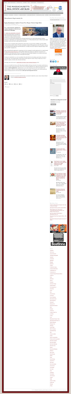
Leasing (15, 25)
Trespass (51, 377)
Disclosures (52, 278)
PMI (50, 332)
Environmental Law (53, 287)
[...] (65, 118)
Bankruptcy (52, 260)
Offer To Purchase (53, 328)
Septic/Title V (52, 360)
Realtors (51, 347)
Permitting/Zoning (53, 330)
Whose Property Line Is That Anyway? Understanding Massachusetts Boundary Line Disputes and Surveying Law (61, 123)
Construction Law (53, 272)
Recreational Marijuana (53, 349)
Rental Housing (33, 25)
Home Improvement (53, 298)
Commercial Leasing (53, 267)
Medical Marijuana (53, 322)
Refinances (51, 350)
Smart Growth (52, 365)
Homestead (51, 302)
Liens (51, 317)
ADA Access (52, 252)
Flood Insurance (52, 293)
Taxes (51, 370)
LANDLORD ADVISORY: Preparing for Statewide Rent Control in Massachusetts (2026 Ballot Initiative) (61, 137)
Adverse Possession (53, 253)
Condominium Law (53, 270)
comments (7, 86)
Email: (51, 80)
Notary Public (52, 327)
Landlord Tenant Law (9, 25)
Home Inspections (53, 300)
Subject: (51, 81)
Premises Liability (53, 333)
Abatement (51, 250)
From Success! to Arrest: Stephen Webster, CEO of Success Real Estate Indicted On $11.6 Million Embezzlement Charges (60, 163)
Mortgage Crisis (52, 323)
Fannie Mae (52, 288)
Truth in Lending (52, 380)
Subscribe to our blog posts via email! (58, 99)
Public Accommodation (53, 337)
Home (5, 2)
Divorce (51, 280)
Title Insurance (52, 375)
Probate (51, 335)
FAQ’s (29, 2)
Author (25, 2)
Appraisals (51, 257)
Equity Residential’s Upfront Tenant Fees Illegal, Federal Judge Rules (23, 23)
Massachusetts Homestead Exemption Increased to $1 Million (60, 190)
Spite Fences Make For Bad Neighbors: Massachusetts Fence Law (56, 214)
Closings (51, 265)
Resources (33, 2)
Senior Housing (52, 359)
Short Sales (52, 362)
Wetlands (51, 384)
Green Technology (53, 297)
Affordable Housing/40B (54, 255)
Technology (52, 372)
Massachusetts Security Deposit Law (12, 51)
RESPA (51, 355)
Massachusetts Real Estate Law (24, 25)
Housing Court (52, 303)
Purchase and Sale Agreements (55, 338)
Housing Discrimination (54, 305)
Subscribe (64, 2)
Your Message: (52, 83)
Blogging (51, 262)
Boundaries (52, 263)
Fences (51, 290)
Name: (51, 79)
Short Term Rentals (53, 364)
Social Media (52, 367)
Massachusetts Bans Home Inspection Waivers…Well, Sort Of (61, 150)
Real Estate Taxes (53, 345)
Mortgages (51, 325)
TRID (51, 379)
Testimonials (40, 2)
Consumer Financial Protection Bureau (56, 273)
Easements (51, 282)
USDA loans (52, 382)
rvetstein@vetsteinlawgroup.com (20, 77)
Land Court (52, 310)
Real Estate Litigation (53, 340)
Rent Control (52, 352)
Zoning (51, 385)
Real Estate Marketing (53, 343)
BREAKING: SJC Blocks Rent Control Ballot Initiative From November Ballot (61, 112)
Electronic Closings (53, 283)
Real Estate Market (53, 342)
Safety (51, 357)
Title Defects (52, 374)
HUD (51, 307)
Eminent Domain (52, 285)
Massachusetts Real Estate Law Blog (33, 9)
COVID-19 (51, 275)
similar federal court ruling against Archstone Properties (26, 62)
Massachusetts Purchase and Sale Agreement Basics (58, 207)
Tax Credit (51, 369)
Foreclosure (52, 295)
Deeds (51, 277)
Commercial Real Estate (54, 268)
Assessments (52, 258)
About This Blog (12, 2)
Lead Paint (51, 313)
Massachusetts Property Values (55, 318)
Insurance (51, 308)
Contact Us (19, 2)
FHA (51, 292)
